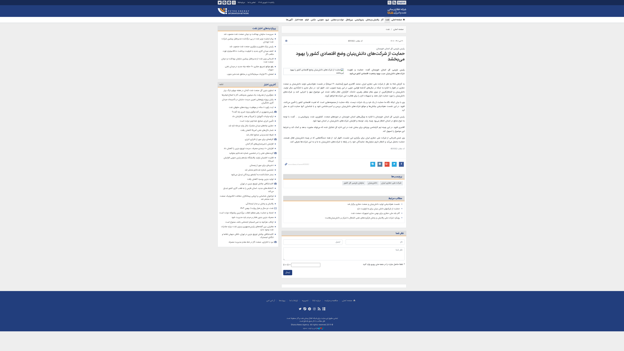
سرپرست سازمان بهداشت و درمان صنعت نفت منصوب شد (248, 34)
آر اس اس (270, 300)
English (401, 2)
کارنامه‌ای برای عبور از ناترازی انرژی (259, 139)
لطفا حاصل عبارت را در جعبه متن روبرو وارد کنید (384, 264)
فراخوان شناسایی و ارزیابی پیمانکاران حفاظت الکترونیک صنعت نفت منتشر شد (246, 198)
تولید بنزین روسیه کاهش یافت (260, 179)
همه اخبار (299, 20)
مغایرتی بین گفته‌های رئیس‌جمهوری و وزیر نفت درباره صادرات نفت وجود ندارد (247, 228)
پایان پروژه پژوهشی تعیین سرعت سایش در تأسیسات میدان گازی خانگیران (247, 101)
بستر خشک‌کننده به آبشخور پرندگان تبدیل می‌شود (252, 174)
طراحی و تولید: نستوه (310, 328)
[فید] (319, 309)
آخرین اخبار (270, 85)
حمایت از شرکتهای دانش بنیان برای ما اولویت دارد (378, 208)
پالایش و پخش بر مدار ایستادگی (259, 203)
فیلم (307, 20)
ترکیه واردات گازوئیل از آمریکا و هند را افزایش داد (252, 116)
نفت (387, 20)
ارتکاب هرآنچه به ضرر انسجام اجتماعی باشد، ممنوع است (249, 222)
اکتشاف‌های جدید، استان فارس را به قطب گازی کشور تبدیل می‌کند (248, 190)
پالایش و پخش (372, 20)
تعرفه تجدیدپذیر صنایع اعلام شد (259, 134)
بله (224, 3)
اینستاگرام (234, 3)
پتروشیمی (359, 20)
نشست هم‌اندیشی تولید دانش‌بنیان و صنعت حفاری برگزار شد (373, 204)
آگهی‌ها (289, 20)
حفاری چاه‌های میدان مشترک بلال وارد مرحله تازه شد (250, 125)
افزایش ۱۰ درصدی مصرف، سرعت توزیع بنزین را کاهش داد (248, 148)
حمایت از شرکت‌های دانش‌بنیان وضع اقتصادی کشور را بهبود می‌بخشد (350, 56)
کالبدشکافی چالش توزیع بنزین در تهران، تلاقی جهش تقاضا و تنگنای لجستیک (247, 236)
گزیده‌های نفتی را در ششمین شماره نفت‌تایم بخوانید (251, 153)
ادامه (221, 84)
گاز (382, 20)
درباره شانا (241, 2)
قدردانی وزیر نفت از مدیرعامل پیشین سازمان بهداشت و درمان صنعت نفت (247, 60)
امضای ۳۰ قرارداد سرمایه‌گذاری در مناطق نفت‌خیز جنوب (250, 74)
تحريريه (305, 300)
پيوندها (282, 300)
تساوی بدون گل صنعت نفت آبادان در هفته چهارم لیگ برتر (248, 90)
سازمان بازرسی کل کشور (354, 183)
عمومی (321, 20)
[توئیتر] (300, 309)
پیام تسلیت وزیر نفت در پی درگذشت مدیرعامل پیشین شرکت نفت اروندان (247, 40)
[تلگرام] (310, 309)
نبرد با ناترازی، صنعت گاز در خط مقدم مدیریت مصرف (250, 242)
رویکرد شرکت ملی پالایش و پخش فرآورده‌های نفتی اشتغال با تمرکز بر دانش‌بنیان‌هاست (362, 218)
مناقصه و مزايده (331, 300)
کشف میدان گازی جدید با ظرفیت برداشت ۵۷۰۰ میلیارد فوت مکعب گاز (248, 53)
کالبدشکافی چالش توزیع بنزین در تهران (256, 183)
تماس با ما (251, 2)
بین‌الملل (349, 20)
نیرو (327, 20)
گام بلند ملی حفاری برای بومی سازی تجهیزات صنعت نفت (375, 213)
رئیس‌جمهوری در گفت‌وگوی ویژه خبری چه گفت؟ (252, 112)
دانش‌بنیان (372, 183)
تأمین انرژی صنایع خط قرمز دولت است (256, 121)
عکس (313, 20)
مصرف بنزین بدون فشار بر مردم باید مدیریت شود (252, 217)
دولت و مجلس (337, 20)
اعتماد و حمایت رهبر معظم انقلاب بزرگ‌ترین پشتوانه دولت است (246, 212)
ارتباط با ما (293, 300)
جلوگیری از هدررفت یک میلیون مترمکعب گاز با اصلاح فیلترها (247, 95)
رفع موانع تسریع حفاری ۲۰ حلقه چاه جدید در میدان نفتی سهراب (249, 68)
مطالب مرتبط (395, 198)
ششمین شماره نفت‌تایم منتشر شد (259, 170)
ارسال (287, 272)
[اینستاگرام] (314, 309)
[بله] (305, 309)
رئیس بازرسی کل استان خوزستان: (390, 49)
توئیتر (220, 3)
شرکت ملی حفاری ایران (391, 183)
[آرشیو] (324, 309)
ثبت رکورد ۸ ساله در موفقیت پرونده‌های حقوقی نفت (251, 107)
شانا (385, 11)
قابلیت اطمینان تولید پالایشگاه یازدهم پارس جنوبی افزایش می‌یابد (248, 159)
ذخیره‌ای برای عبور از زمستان (261, 165)
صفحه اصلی (396, 20)
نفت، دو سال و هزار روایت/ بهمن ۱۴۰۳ (256, 208)
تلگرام (229, 3)
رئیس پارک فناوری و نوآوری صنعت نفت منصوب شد (251, 46)
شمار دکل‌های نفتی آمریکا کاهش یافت (256, 130)
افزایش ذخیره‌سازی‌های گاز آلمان (259, 144)
